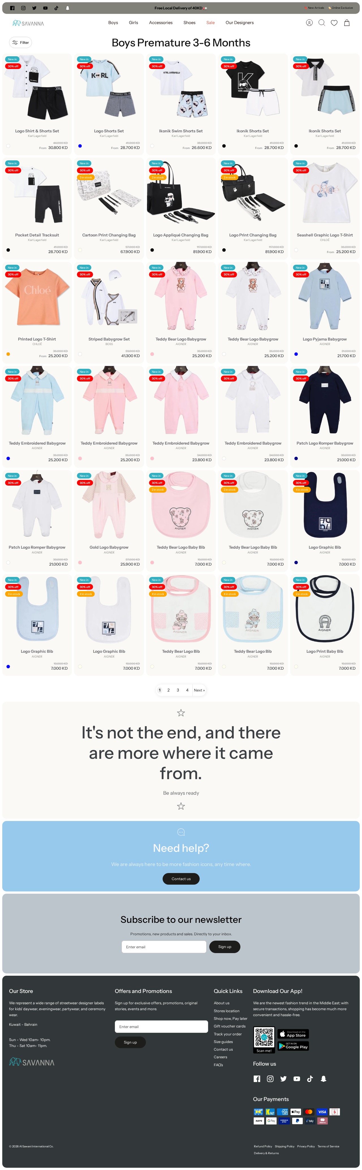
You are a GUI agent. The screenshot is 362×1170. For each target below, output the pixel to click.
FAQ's (218, 1065)
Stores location (227, 1011)
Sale (210, 22)
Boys (113, 22)
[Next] (239, 8)
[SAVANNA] (28, 23)
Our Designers (240, 22)
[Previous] (123, 8)
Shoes (189, 22)
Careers (220, 1057)
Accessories (161, 22)
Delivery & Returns (266, 1153)
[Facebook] (12, 8)
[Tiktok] (56, 8)
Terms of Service (328, 1146)
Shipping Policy (284, 1146)
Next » (199, 690)
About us (221, 1003)
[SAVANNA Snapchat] (67, 8)
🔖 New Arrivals (314, 8)
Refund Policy (263, 1146)
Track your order (228, 1034)
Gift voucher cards (229, 1026)
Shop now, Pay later (230, 1018)
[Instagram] (23, 8)
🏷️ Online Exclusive (340, 8)
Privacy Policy (306, 1146)
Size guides (223, 1041)
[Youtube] (45, 8)
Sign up (224, 946)
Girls (133, 22)
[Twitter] (34, 8)
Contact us (223, 1049)
